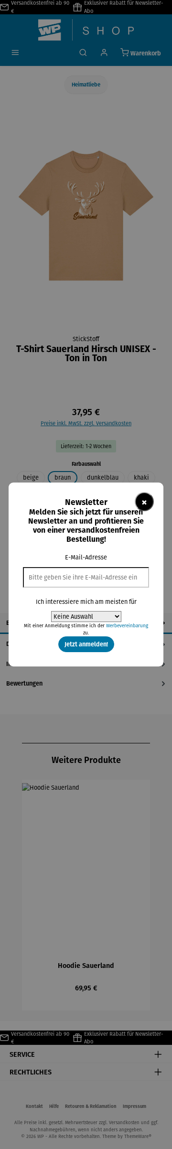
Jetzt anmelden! (86, 644)
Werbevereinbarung (127, 625)
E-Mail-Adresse (86, 557)
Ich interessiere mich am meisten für (86, 601)
